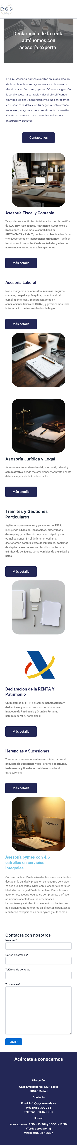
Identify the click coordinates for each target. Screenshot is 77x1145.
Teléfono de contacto (17, 969)
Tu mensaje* (12, 984)
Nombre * (11, 940)
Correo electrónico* (16, 954)
